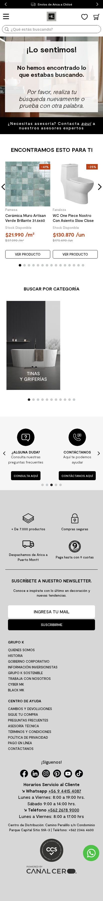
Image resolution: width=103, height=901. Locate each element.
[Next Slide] (97, 4)
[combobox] (51, 30)
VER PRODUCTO (27, 254)
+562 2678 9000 (63, 809)
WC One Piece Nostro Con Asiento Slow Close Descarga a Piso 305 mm (74, 218)
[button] (3, 187)
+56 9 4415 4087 (64, 790)
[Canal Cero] (51, 872)
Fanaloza (59, 210)
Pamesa (11, 210)
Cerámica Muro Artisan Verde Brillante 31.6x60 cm (25, 218)
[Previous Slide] (5, 4)
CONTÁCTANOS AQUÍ (77, 475)
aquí (86, 123)
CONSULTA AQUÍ (26, 475)
